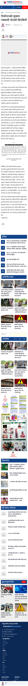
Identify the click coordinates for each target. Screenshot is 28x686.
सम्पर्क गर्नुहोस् (5, 643)
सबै (23, 582)
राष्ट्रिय (4, 671)
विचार (4, 659)
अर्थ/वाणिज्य (5, 655)
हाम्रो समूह (4, 641)
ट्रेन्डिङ (4, 657)
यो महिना (24, 339)
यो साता (19, 339)
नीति (3, 649)
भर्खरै (3, 669)
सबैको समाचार (7, 25)
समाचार (4, 673)
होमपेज (2, 12)
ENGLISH (25, 7)
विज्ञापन (4, 645)
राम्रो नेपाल (5, 653)
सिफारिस (4, 661)
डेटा (3, 647)
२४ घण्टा (15, 339)
